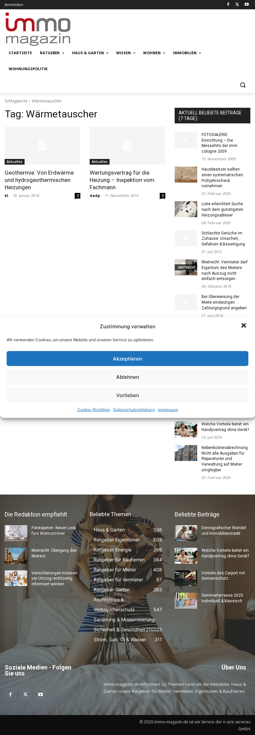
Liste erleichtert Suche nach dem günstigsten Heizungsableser (222, 210)
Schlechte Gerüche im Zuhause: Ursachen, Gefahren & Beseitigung (223, 239)
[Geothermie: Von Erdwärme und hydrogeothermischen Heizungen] (42, 146)
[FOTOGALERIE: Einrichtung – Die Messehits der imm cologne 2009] (186, 140)
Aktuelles (15, 161)
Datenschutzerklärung (134, 409)
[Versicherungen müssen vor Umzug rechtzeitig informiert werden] (16, 578)
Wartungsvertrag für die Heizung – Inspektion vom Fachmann (122, 180)
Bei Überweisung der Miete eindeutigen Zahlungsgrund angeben (224, 302)
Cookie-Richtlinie (93, 409)
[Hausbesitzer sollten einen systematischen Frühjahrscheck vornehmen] (186, 175)
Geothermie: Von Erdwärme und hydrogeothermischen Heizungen (39, 180)
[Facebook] (228, 5)
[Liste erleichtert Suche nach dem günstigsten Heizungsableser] (186, 209)
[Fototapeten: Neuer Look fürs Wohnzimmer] (16, 533)
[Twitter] (237, 5)
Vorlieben (127, 395)
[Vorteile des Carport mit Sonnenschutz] (186, 578)
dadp (95, 195)
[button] (244, 326)
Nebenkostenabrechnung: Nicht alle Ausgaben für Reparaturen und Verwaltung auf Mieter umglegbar (225, 458)
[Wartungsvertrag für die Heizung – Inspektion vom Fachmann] (127, 146)
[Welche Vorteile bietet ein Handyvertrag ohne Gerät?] (186, 429)
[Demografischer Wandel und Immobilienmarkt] (186, 533)
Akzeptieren (127, 358)
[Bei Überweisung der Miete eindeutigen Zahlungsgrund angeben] (186, 302)
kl (6, 195)
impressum (168, 409)
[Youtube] (246, 5)
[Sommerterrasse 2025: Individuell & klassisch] (186, 601)
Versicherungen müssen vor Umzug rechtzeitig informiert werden (54, 579)
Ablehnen (127, 376)
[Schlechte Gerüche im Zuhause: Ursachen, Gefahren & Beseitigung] (186, 238)
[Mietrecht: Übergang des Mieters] (16, 556)
